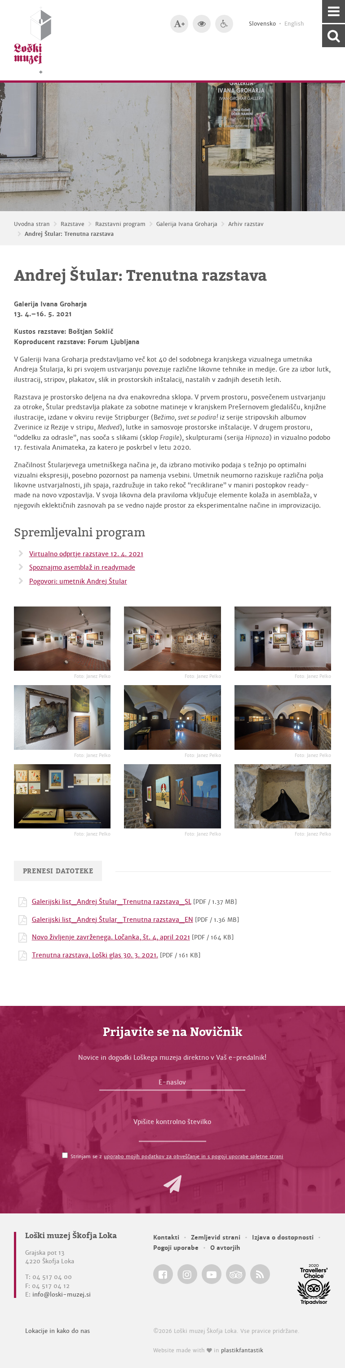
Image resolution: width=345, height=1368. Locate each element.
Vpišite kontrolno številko (172, 1122)
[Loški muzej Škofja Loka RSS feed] (260, 1274)
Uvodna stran (32, 224)
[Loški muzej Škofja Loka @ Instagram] (187, 1274)
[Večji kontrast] (202, 24)
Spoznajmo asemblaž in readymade (82, 567)
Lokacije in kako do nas (57, 1331)
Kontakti (166, 1237)
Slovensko (262, 23)
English (294, 23)
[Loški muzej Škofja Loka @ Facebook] (163, 1274)
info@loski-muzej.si (61, 1294)
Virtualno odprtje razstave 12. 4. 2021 (86, 554)
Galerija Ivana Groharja (186, 224)
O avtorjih (225, 1248)
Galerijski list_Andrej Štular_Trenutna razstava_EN (112, 920)
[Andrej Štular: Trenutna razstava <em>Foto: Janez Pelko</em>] (62, 639)
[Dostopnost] (224, 24)
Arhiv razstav (246, 224)
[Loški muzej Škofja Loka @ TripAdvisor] (236, 1274)
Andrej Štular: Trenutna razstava (69, 234)
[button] (172, 1184)
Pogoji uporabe (176, 1248)
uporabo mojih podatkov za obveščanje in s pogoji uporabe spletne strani (193, 1156)
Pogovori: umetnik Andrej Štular (78, 581)
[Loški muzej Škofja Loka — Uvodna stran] (33, 40)
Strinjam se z (177, 1156)
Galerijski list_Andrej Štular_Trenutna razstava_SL (111, 902)
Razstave (72, 224)
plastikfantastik (242, 1350)
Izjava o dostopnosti (283, 1237)
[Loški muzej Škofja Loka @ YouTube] (211, 1274)
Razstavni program (120, 224)
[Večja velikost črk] (179, 24)
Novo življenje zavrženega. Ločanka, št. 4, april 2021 (111, 937)
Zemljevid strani (215, 1237)
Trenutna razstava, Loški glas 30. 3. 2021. (95, 955)
